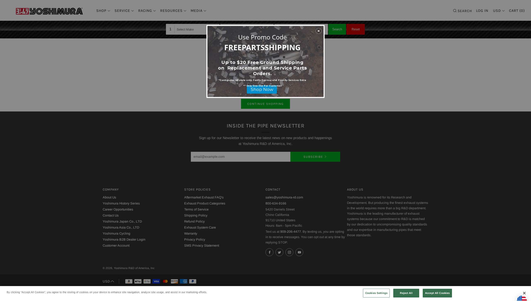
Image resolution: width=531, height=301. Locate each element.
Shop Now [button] (262, 89)
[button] (318, 30)
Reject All (406, 293)
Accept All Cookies (437, 293)
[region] (265, 293)
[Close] (524, 293)
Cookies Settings (376, 293)
